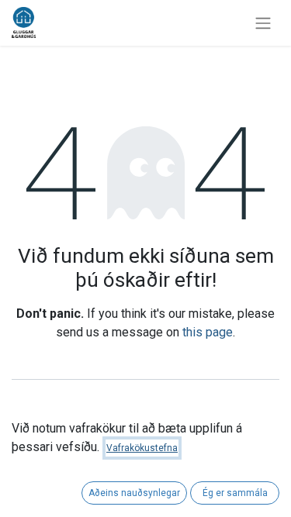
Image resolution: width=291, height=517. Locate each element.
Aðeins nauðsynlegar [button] (134, 493)
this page (207, 332)
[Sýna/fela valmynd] (263, 23)
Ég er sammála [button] (235, 493)
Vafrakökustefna (142, 448)
